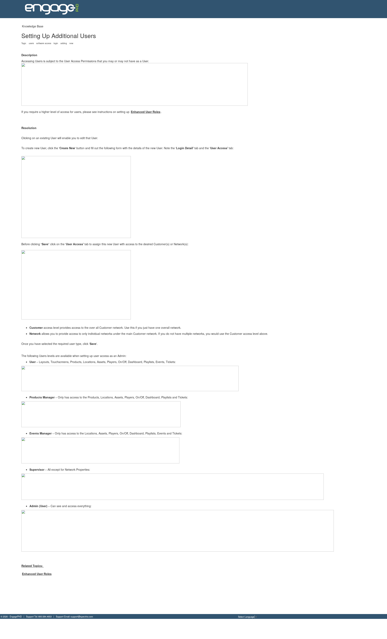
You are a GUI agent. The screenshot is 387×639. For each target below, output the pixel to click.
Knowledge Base (32, 26)
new (71, 43)
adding (63, 43)
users (31, 43)
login (56, 43)
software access (43, 43)
